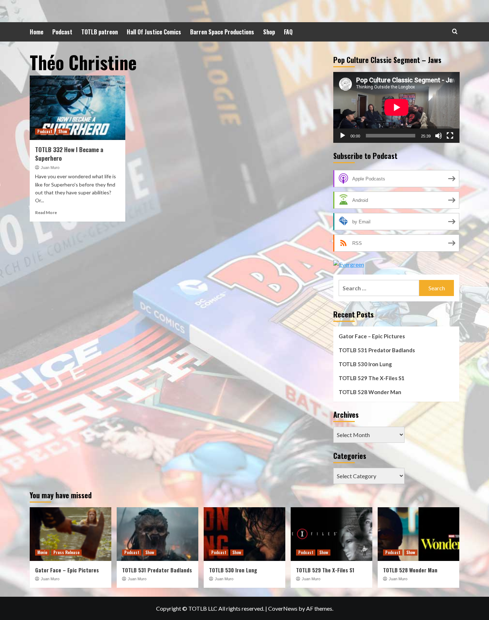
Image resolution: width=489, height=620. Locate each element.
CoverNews (282, 608)
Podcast (62, 32)
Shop (269, 32)
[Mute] (438, 135)
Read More (46, 212)
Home (36, 32)
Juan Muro (50, 167)
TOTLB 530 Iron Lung (365, 364)
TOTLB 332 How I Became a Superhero (69, 154)
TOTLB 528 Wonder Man (370, 392)
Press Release (66, 552)
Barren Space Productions (222, 32)
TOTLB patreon (99, 32)
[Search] (454, 31)
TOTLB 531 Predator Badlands (377, 350)
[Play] (342, 135)
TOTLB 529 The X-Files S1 (372, 378)
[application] (396, 107)
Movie (42, 552)
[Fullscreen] (450, 135)
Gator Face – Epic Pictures (372, 336)
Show (62, 131)
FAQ (288, 32)
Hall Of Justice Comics (154, 32)
